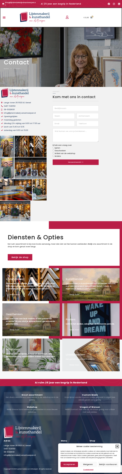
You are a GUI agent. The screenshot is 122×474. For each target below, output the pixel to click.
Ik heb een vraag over (62, 145)
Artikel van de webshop (65, 153)
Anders (58, 156)
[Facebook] (109, 4)
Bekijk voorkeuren (108, 464)
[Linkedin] (119, 4)
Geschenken (60, 150)
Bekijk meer (74, 295)
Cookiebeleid (88, 470)
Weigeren (88, 464)
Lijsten (57, 148)
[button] (117, 446)
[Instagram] (114, 4)
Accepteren (69, 464)
